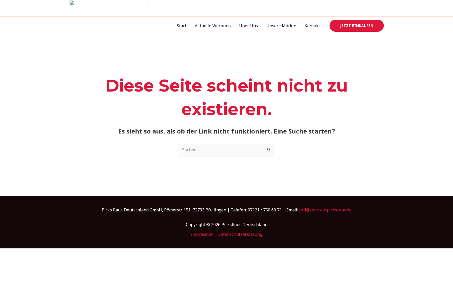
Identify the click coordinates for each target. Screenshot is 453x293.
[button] (357, 26)
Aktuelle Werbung (213, 26)
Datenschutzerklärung (240, 234)
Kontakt (312, 26)
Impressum (202, 234)
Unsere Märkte (281, 26)
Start (181, 26)
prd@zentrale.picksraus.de (325, 210)
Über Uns (248, 26)
